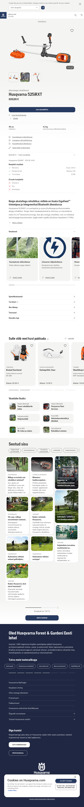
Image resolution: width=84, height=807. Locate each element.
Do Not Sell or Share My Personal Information (66, 786)
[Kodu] (3, 15)
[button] (72, 30)
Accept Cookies (66, 781)
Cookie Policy (12, 790)
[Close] (75, 777)
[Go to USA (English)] (43, 7)
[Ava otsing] (75, 15)
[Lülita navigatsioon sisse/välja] (81, 15)
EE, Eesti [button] (11, 16)
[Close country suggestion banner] (80, 4)
